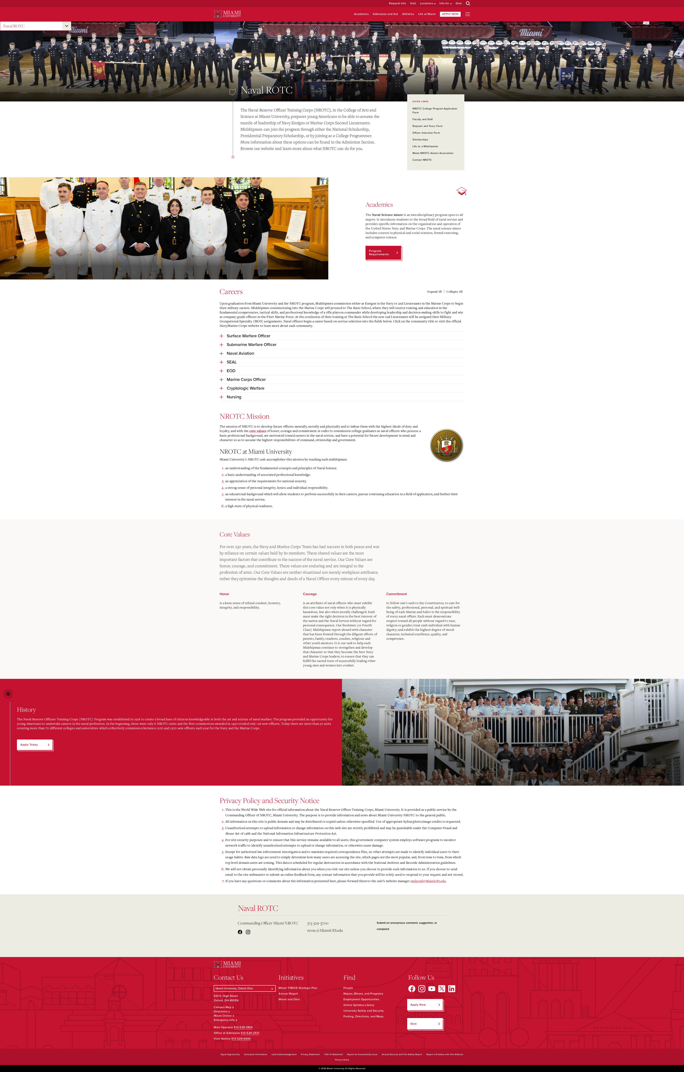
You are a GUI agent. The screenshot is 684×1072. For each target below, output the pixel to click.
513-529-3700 (317, 923)
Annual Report (288, 993)
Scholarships (420, 139)
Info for (444, 3)
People (348, 988)
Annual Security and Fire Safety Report (402, 1054)
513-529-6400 (241, 1038)
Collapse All (454, 291)
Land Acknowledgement (284, 1054)
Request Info (397, 3)
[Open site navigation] (467, 14)
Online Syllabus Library (358, 1005)
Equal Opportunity (230, 1054)
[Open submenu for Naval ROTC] (66, 26)
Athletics (408, 14)
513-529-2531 (250, 1033)
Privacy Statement (310, 1054)
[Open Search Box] (468, 3)
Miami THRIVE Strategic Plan (298, 988)
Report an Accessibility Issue (362, 1054)
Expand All (434, 291)
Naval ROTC (14, 25)
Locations (426, 3)
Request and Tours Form (427, 126)
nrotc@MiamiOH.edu (325, 930)
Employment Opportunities (361, 999)
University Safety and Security (363, 1011)
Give (459, 3)
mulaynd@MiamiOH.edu (428, 881)
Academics (361, 14)
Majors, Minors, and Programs (363, 993)
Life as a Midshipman (425, 146)
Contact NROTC (422, 159)
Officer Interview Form (426, 132)
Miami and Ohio (289, 999)
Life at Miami (427, 14)
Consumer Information (255, 1054)
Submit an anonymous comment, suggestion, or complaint (407, 926)
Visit (413, 3)
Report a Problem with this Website (444, 1054)
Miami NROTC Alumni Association (433, 153)
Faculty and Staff (423, 119)
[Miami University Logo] (227, 14)
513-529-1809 (243, 1027)
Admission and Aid (385, 14)
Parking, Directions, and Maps (363, 1016)
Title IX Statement (333, 1054)
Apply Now (450, 14)
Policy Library (342, 1059)
